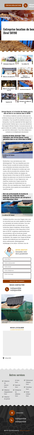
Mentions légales (25, 430)
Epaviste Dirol (17, 386)
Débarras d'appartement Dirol (7, 392)
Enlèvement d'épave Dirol (29, 382)
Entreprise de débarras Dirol (18, 393)
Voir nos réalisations (13, 5)
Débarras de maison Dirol (6, 384)
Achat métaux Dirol (28, 394)
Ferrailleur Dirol (29, 388)
